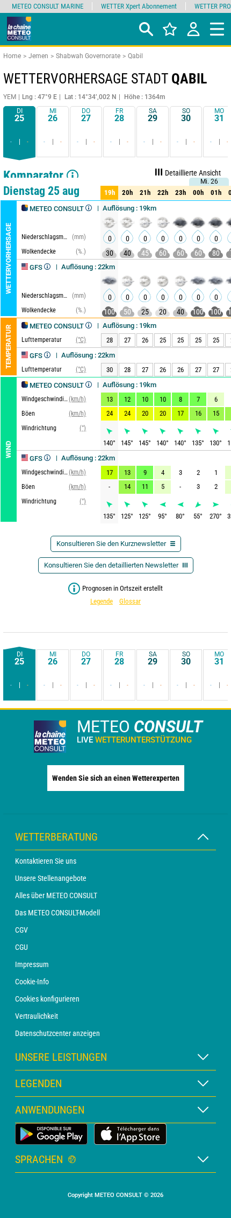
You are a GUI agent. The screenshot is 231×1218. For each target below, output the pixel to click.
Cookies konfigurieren (47, 999)
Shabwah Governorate (88, 56)
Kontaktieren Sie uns (45, 861)
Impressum (32, 964)
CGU (21, 947)
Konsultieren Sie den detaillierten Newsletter (112, 565)
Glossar (130, 601)
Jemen (38, 56)
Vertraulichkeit (36, 1016)
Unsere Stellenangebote (50, 878)
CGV (21, 930)
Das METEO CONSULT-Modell (57, 912)
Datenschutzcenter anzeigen (57, 1033)
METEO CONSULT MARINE (47, 6)
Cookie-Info (32, 981)
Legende (101, 601)
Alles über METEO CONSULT (56, 895)
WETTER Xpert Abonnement (139, 6)
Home (12, 56)
